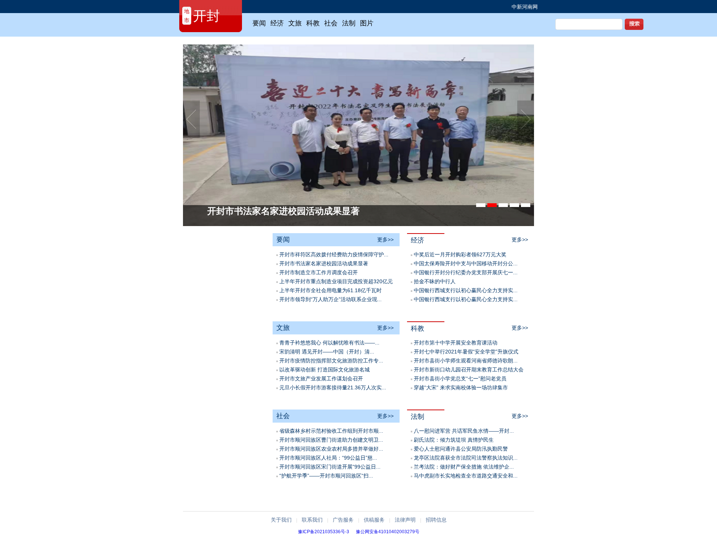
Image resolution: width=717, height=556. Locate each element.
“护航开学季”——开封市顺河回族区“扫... (326, 476)
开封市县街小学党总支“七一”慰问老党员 (460, 379)
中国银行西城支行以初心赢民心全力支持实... (466, 290)
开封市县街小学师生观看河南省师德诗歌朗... (466, 361)
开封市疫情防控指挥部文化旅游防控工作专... (331, 361)
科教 (417, 328)
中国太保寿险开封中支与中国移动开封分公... (466, 263)
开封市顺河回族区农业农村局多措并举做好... (331, 449)
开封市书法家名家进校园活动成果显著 (323, 263)
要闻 (283, 239)
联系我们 (312, 520)
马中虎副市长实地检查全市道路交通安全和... (466, 476)
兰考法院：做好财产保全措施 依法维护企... (464, 467)
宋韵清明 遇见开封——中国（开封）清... (326, 352)
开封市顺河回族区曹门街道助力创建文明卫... (331, 440)
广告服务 (343, 520)
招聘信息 (436, 520)
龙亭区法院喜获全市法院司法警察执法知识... (466, 458)
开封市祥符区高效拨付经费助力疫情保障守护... (333, 254)
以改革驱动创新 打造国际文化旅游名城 (324, 370)
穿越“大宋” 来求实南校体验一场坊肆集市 (461, 387)
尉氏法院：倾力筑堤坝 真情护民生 (454, 440)
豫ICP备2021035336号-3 (323, 531)
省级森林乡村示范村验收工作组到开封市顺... (331, 431)
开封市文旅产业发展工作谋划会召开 (321, 379)
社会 (283, 416)
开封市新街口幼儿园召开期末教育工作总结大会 (469, 370)
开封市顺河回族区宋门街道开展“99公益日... (330, 467)
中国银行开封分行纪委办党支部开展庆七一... (466, 272)
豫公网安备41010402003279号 (387, 531)
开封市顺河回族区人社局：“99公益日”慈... (328, 458)
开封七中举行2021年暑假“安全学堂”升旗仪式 (466, 352)
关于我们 (281, 520)
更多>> (385, 240)
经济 (417, 240)
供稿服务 (374, 520)
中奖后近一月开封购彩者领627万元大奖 (460, 254)
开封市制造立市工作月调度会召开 (318, 272)
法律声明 (405, 520)
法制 (417, 416)
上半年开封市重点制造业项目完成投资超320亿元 (336, 281)
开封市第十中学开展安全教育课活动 (455, 343)
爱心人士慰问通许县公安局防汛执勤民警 (461, 449)
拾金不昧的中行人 (435, 281)
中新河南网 (525, 7)
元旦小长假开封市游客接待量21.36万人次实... (332, 387)
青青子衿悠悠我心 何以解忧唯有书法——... (329, 343)
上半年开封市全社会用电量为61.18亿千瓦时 (330, 290)
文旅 (283, 327)
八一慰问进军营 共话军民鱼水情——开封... (464, 431)
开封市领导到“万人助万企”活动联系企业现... (330, 299)
